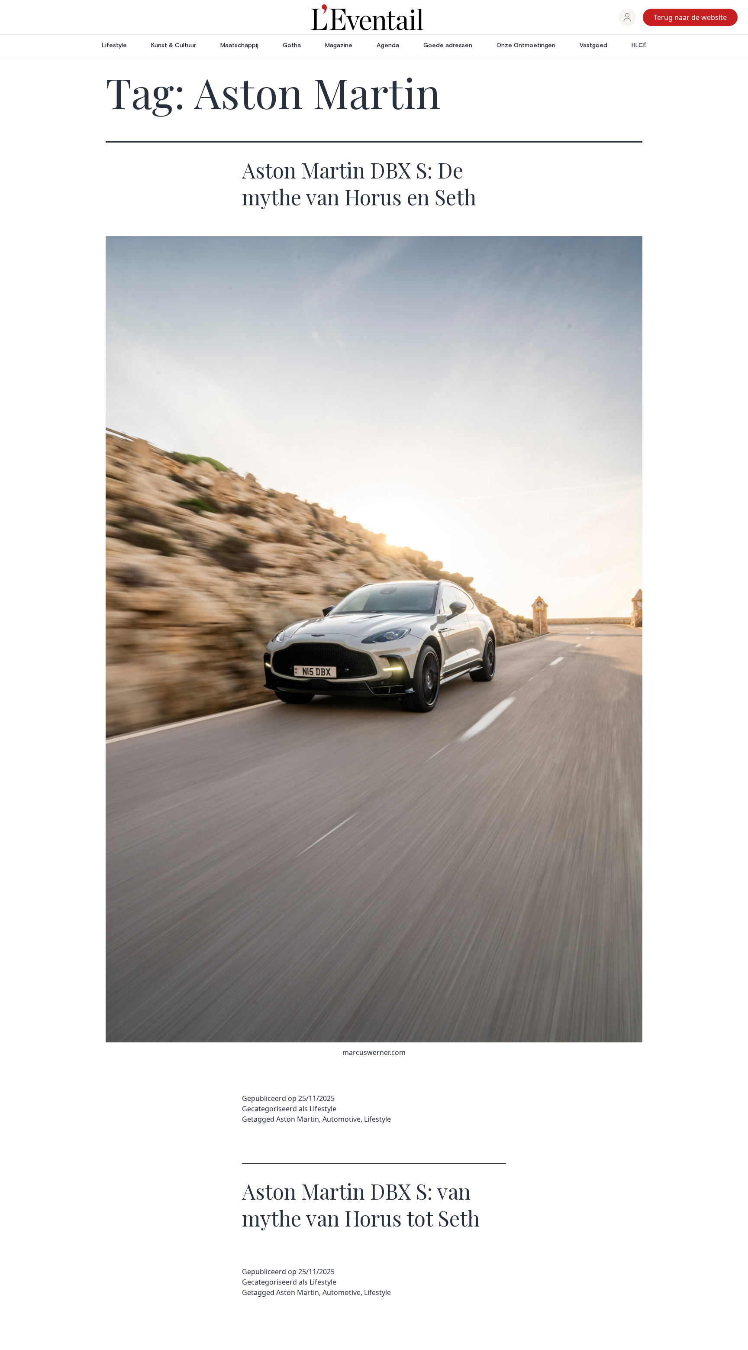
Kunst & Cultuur (173, 45)
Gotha (292, 45)
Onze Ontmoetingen (526, 45)
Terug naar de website (690, 17)
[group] (627, 17)
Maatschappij (239, 45)
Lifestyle (114, 45)
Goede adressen (447, 45)
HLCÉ (639, 45)
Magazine (338, 45)
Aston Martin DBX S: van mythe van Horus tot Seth (361, 1204)
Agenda (388, 45)
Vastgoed (593, 45)
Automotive (341, 1119)
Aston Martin (297, 1119)
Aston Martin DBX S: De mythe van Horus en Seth (359, 183)
